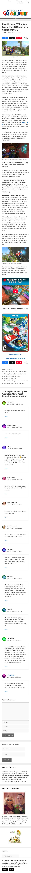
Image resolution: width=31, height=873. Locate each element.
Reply (6, 416)
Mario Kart (7, 371)
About (27, 1)
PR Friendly (19, 1)
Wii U (27, 371)
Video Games (8, 369)
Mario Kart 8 (15, 371)
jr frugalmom (11, 675)
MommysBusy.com (15, 6)
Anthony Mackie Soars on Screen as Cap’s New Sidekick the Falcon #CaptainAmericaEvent (14, 376)
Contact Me (20, 3)
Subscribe (7, 760)
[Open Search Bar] (28, 3)
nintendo (22, 371)
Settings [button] (5, 869)
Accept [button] (11, 869)
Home (10, 1)
